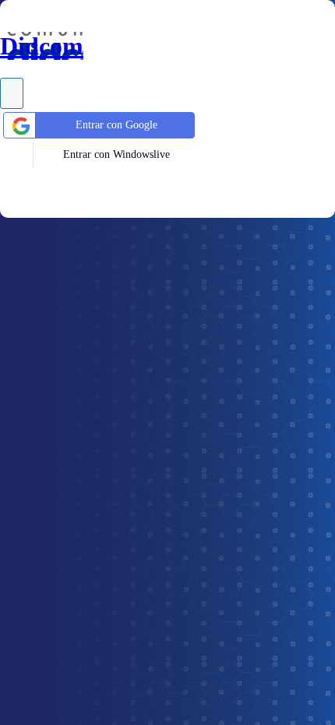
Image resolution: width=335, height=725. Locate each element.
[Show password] (11, 93)
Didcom (41, 46)
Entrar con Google (116, 125)
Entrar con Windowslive (116, 154)
